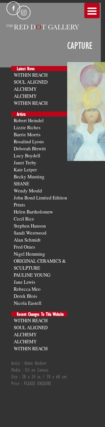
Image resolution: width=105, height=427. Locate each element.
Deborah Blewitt (30, 148)
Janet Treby (25, 162)
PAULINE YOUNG (32, 275)
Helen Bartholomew (33, 211)
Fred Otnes (24, 247)
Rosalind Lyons (29, 141)
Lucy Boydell (27, 155)
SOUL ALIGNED (31, 82)
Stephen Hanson (30, 225)
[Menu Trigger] (92, 10)
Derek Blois (25, 296)
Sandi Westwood (30, 233)
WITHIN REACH (31, 75)
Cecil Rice (24, 218)
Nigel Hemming (29, 254)
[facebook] (13, 8)
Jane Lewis (24, 282)
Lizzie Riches (27, 127)
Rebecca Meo (27, 289)
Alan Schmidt (27, 240)
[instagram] (24, 12)
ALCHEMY (25, 89)
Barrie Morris (27, 134)
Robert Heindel (29, 120)
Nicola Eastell (27, 303)
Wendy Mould (28, 190)
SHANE (21, 183)
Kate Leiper (25, 169)
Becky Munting (29, 176)
